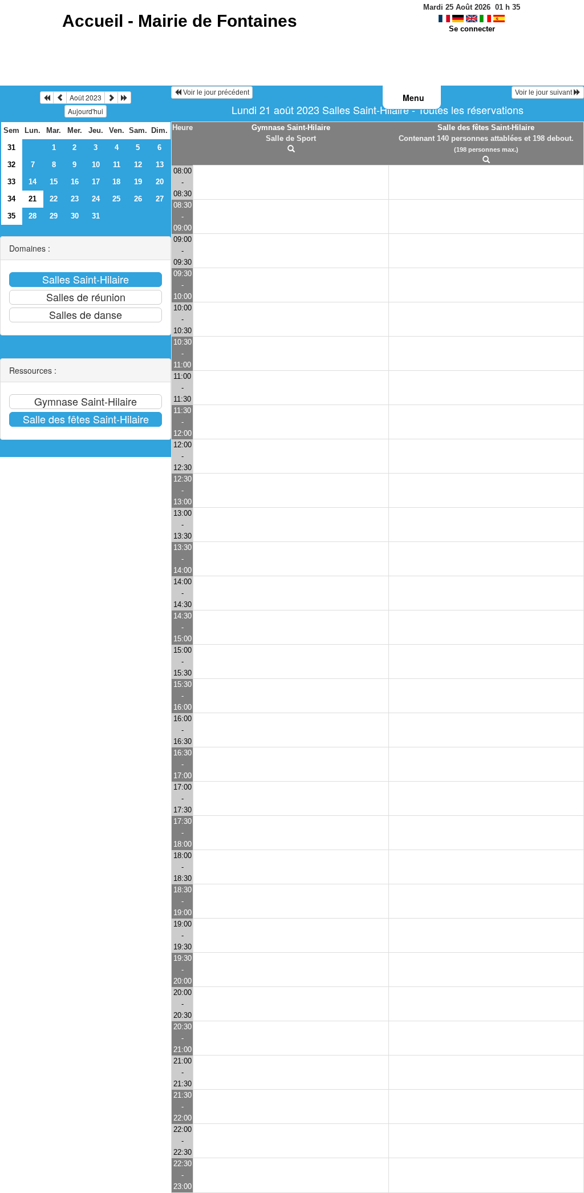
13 (160, 164)
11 (116, 164)
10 (96, 164)
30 (75, 216)
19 (138, 181)
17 (96, 181)
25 (116, 199)
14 (32, 181)
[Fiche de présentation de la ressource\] (290, 149)
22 (54, 199)
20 (160, 181)
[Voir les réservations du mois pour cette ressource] (60, 97)
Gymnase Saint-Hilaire (291, 127)
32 (11, 164)
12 (138, 164)
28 (32, 216)
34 (11, 199)
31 (11, 147)
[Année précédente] (47, 97)
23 (75, 199)
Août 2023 (86, 97)
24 (96, 199)
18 (116, 181)
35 (11, 216)
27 (160, 199)
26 (138, 199)
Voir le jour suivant (544, 92)
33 (11, 181)
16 (75, 181)
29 (54, 216)
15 (54, 181)
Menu (413, 97)
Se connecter (472, 29)
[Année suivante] (124, 97)
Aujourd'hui (85, 111)
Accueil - (179, 20)
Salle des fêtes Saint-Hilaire (485, 127)
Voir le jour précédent (215, 92)
